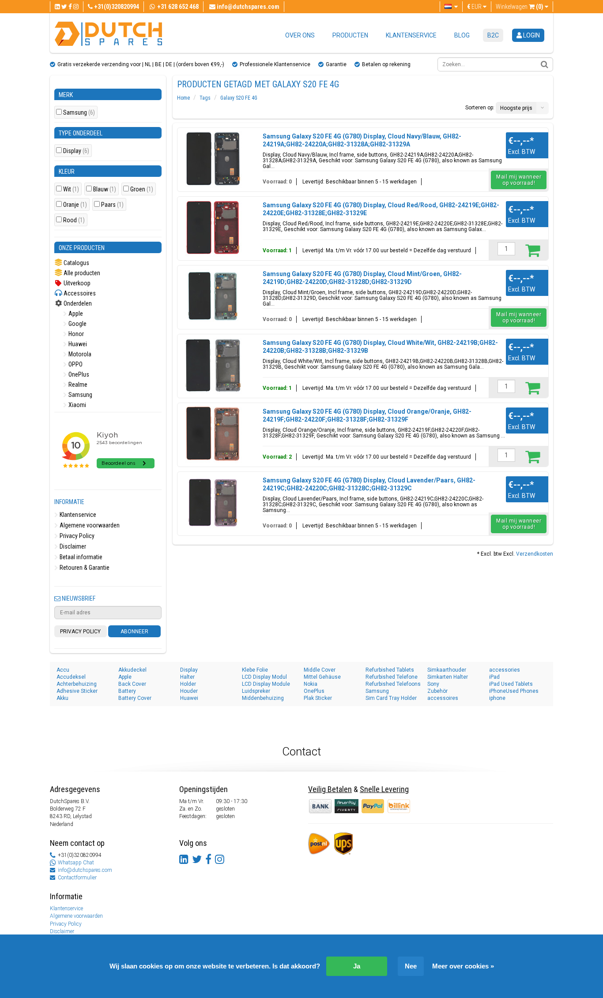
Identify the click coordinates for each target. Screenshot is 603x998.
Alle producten (81, 273)
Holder (188, 684)
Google (77, 323)
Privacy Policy (76, 535)
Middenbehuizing (263, 698)
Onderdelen (77, 303)
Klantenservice (411, 35)
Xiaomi (76, 404)
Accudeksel (71, 677)
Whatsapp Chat (76, 863)
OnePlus (78, 374)
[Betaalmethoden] (347, 806)
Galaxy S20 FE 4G (238, 98)
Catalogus (75, 262)
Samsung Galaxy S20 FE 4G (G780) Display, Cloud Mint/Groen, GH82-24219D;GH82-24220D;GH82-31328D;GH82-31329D (362, 277)
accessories (504, 670)
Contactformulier (77, 878)
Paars (112, 205)
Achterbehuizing (77, 684)
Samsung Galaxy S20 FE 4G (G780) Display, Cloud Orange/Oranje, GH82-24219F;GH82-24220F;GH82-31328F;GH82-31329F (367, 415)
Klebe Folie (255, 670)
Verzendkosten (534, 554)
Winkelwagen (519, 6)
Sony (433, 684)
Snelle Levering (384, 789)
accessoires (442, 698)
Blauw (104, 189)
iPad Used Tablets (511, 684)
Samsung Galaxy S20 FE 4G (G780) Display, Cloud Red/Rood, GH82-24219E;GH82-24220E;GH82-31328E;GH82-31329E (381, 209)
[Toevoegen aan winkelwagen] (532, 250)
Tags (205, 98)
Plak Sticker (318, 698)
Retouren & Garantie (83, 567)
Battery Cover (134, 698)
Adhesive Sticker (77, 691)
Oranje (75, 205)
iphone (497, 698)
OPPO (75, 364)
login (531, 35)
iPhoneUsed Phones (514, 691)
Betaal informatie (80, 557)
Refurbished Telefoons (393, 684)
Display (76, 151)
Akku (62, 698)
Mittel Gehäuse (322, 677)
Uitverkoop (76, 283)
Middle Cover (319, 670)
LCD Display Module (266, 684)
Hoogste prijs (516, 108)
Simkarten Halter (447, 677)
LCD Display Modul (264, 677)
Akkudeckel (132, 670)
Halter (187, 677)
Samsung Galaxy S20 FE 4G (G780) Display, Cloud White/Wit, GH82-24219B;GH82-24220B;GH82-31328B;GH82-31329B (380, 346)
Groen (141, 189)
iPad (494, 677)
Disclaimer (72, 546)
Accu (63, 670)
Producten (350, 35)
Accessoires (79, 293)
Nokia (310, 684)
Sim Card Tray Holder (391, 698)
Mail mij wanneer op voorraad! (518, 180)
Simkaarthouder (446, 670)
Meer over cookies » (463, 966)
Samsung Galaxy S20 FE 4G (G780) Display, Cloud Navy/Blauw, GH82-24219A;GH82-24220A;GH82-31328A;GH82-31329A (362, 140)
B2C (493, 35)
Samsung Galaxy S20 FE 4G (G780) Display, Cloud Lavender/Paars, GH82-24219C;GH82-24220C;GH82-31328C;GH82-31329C (369, 484)
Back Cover (132, 684)
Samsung (79, 112)
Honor (75, 333)
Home (183, 98)
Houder (189, 691)
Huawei (77, 344)
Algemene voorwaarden (89, 525)
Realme (77, 384)
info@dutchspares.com (85, 870)
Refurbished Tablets (390, 670)
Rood (74, 220)
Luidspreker (256, 691)
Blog (462, 35)
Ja (356, 966)
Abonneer (134, 631)
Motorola (79, 354)
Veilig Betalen (330, 789)
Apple (75, 313)
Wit (71, 189)
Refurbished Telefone (392, 677)
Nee (411, 966)
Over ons (300, 35)
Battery (127, 691)
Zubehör (437, 691)
